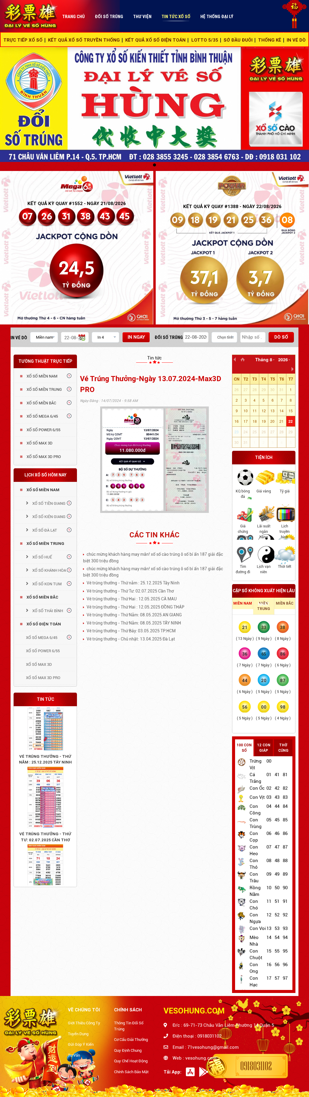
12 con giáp (263, 748)
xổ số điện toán (44, 624)
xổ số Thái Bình (47, 611)
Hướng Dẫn (77, 1066)
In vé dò (19, 337)
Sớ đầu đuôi (238, 40)
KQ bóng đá (243, 494)
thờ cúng (283, 748)
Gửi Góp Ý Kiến (81, 1044)
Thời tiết (284, 566)
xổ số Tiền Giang (48, 503)
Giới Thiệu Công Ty (84, 1023)
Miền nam (242, 603)
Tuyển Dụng (78, 1034)
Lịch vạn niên (264, 569)
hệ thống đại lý (216, 16)
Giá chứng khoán (243, 531)
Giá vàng (263, 491)
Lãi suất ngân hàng (263, 531)
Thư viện (142, 16)
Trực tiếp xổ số (23, 40)
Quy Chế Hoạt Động (131, 1061)
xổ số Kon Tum (46, 584)
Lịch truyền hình (284, 531)
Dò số (281, 337)
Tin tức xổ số (175, 16)
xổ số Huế (41, 557)
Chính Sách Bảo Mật (131, 1072)
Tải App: (172, 1072)
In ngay (136, 337)
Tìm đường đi (243, 569)
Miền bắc (284, 603)
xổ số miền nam (43, 490)
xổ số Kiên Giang (48, 516)
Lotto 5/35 (204, 40)
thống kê (269, 40)
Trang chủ (73, 16)
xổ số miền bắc (42, 597)
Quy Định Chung (128, 1050)
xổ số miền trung (45, 543)
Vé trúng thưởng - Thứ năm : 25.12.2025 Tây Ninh (45, 743)
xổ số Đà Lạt (44, 530)
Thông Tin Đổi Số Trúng (128, 1026)
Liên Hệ (74, 1076)
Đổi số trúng (109, 16)
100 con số (244, 748)
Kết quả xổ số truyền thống (84, 40)
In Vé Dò (296, 40)
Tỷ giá (285, 491)
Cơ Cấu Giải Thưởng (131, 1039)
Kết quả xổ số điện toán (155, 40)
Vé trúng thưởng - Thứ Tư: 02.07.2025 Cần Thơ (45, 820)
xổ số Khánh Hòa (48, 570)
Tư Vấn (74, 1055)
